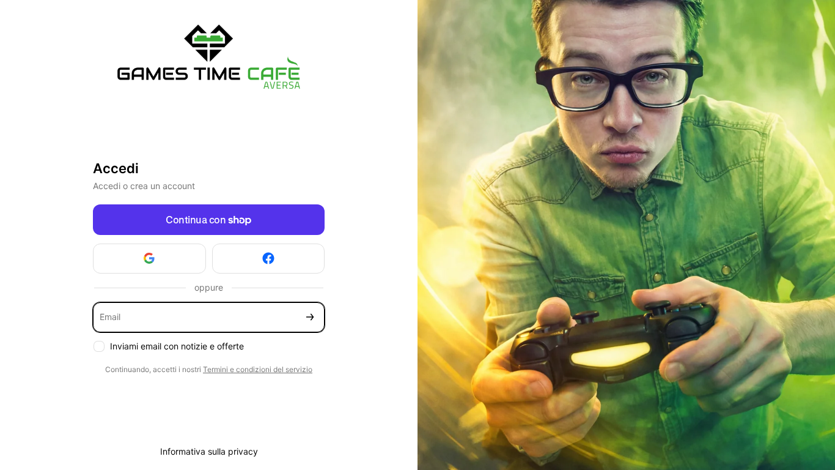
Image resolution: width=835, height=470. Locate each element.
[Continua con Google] (149, 259)
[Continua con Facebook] (268, 259)
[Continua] (310, 317)
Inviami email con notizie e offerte (177, 346)
